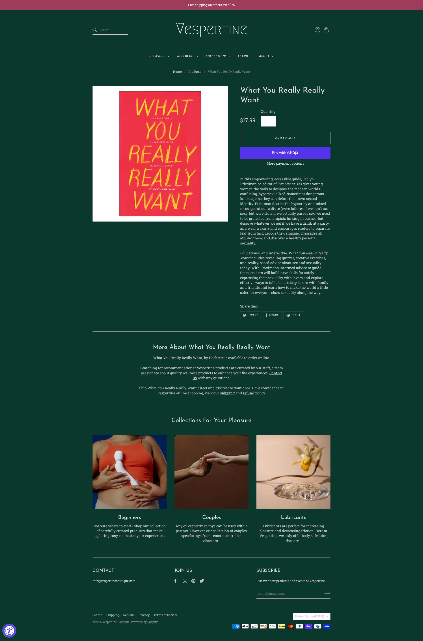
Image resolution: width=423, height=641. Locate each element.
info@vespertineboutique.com (114, 581)
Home (177, 71)
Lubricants (293, 517)
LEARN (243, 56)
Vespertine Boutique (116, 622)
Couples (211, 517)
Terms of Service (166, 615)
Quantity (268, 111)
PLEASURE (157, 56)
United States (309, 616)
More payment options (285, 163)
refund (248, 393)
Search (97, 615)
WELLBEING (186, 56)
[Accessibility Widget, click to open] (9, 631)
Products (194, 71)
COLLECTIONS (216, 56)
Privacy (144, 615)
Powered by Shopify (144, 622)
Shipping (112, 615)
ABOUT (264, 56)
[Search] (95, 30)
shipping (227, 393)
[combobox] (110, 30)
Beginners (129, 517)
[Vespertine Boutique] (211, 30)
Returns (129, 615)
